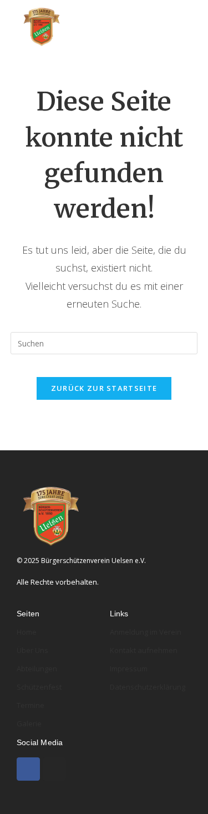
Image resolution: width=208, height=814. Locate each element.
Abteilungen (37, 669)
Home (27, 632)
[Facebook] (28, 769)
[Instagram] (54, 769)
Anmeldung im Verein (145, 632)
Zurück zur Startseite (104, 388)
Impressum (129, 669)
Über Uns (32, 650)
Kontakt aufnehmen (143, 650)
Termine (30, 705)
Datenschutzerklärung (147, 687)
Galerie (29, 723)
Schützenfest (39, 687)
